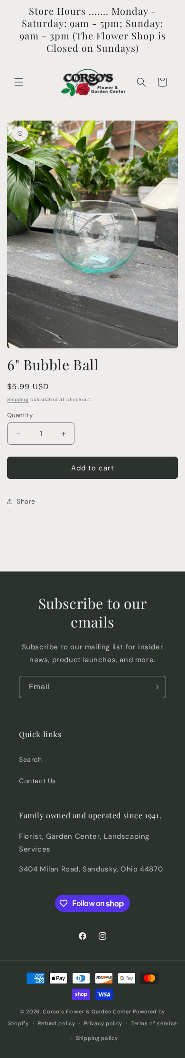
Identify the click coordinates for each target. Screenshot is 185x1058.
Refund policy (56, 1023)
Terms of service (154, 1023)
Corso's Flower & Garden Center (87, 1011)
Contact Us (37, 781)
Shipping (18, 399)
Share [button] (26, 501)
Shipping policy (97, 1038)
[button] (19, 82)
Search (30, 759)
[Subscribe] (155, 687)
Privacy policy (103, 1023)
